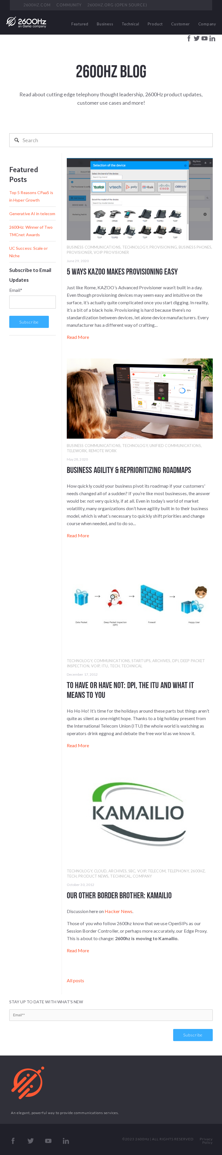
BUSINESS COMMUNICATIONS (94, 247)
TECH (115, 666)
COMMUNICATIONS (112, 660)
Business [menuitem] (105, 24)
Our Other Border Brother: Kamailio (119, 895)
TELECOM (157, 871)
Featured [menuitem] (79, 24)
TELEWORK (77, 450)
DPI (175, 660)
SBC (131, 871)
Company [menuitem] (207, 24)
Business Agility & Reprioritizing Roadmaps (129, 469)
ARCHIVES (161, 660)
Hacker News (118, 911)
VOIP (95, 666)
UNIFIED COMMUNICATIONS (175, 445)
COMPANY (142, 876)
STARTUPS (141, 660)
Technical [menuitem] (130, 24)
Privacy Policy (206, 1141)
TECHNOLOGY (135, 247)
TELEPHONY (178, 871)
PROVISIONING (163, 247)
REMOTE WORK (103, 450)
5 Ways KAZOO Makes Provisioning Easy (122, 271)
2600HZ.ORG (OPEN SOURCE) (117, 5)
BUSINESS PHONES (195, 247)
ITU (104, 666)
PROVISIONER (79, 252)
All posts (75, 980)
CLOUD (100, 871)
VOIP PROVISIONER (111, 252)
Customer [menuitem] (180, 24)
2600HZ (197, 871)
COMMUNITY (69, 5)
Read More (78, 337)
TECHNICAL (131, 666)
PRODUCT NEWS (93, 876)
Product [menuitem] (155, 24)
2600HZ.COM (37, 5)
